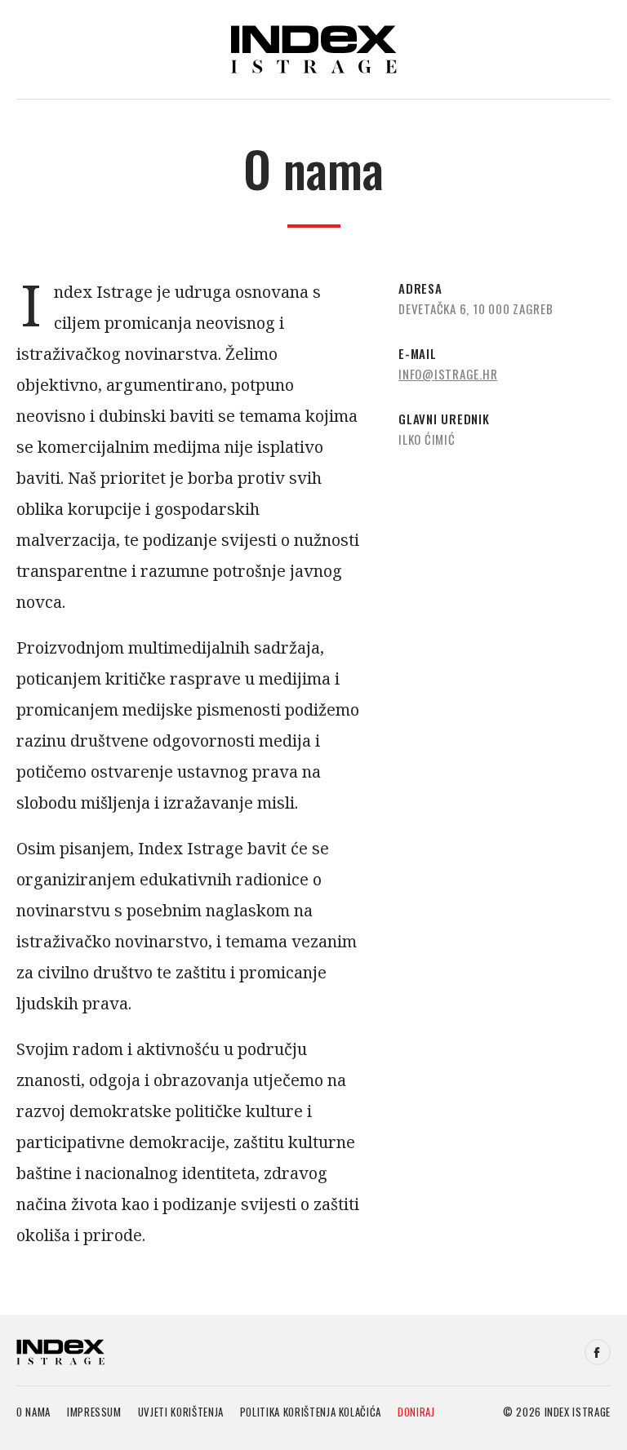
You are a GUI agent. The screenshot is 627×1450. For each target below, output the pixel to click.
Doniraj (416, 1411)
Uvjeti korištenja (181, 1411)
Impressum (94, 1411)
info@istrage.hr (447, 374)
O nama (33, 1411)
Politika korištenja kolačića (310, 1411)
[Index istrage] (60, 1352)
